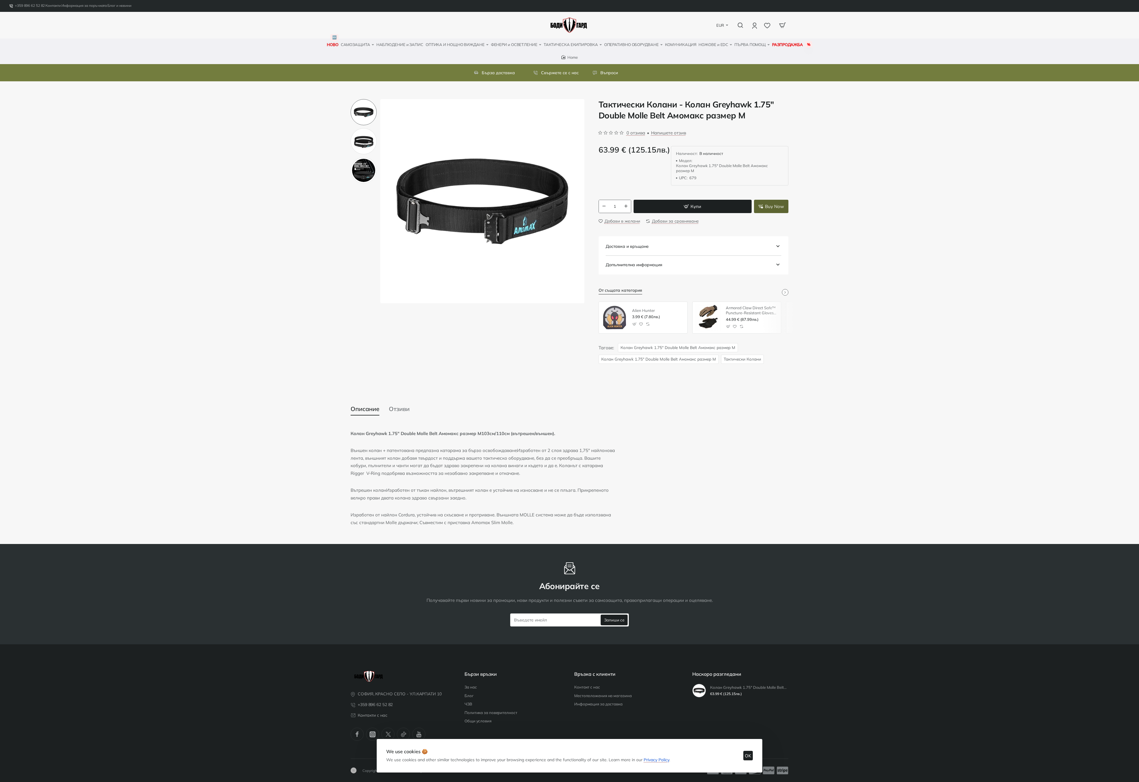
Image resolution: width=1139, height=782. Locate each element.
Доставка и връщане (627, 246)
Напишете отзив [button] (668, 133)
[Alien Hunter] (614, 317)
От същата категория (620, 290)
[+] (626, 206)
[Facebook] (357, 734)
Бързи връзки (480, 674)
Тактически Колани (742, 358)
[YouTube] (418, 734)
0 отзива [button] (635, 133)
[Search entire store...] (740, 25)
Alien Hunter (643, 310)
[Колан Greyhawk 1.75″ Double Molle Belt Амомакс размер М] (699, 690)
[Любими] (767, 25)
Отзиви (399, 409)
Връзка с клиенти (594, 674)
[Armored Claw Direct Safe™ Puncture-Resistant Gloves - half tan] (708, 317)
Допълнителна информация (634, 264)
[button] (364, 101)
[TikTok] (403, 734)
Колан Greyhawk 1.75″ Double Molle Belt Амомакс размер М (678, 347)
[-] (604, 206)
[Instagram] (372, 734)
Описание (365, 409)
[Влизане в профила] (755, 25)
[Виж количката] (782, 25)
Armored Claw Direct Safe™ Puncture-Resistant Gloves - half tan (751, 310)
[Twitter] (387, 734)
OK (748, 756)
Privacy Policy (656, 759)
